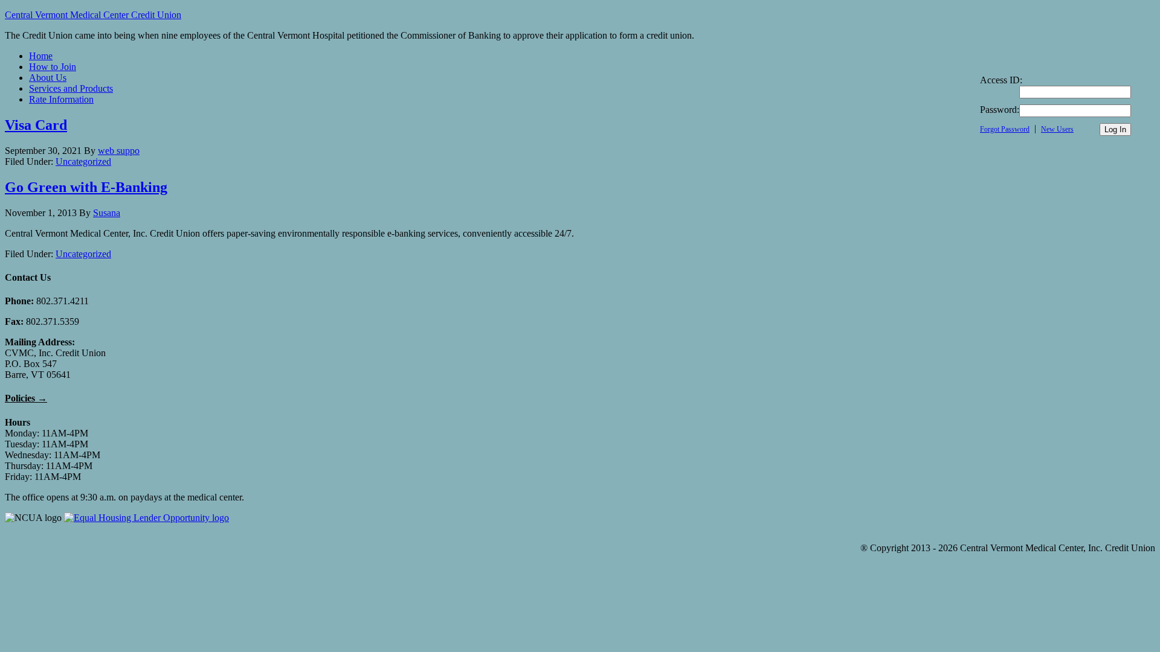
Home (41, 56)
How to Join (52, 67)
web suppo (119, 150)
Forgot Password (1005, 129)
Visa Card (36, 125)
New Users (1057, 129)
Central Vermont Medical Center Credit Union (93, 15)
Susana (106, 213)
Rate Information (61, 99)
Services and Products (71, 88)
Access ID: (1001, 80)
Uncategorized (83, 161)
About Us (47, 77)
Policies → (26, 398)
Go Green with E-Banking (86, 187)
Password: (999, 109)
